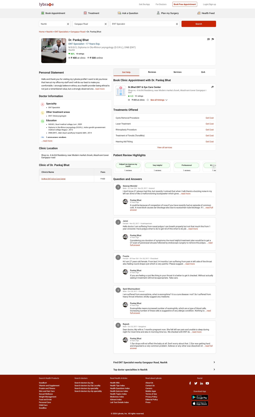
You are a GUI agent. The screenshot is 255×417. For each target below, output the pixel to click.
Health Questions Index (120, 388)
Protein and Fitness (47, 388)
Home (41, 31)
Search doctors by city (84, 383)
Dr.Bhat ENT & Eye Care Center (53, 179)
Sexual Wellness (46, 394)
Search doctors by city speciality (88, 391)
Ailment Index (116, 399)
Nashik (49, 31)
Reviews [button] (152, 72)
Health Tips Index (117, 385)
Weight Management (47, 397)
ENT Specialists (62, 31)
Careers (149, 388)
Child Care (43, 405)
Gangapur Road (78, 31)
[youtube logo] (207, 384)
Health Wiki (115, 383)
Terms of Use (151, 394)
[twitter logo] (196, 384)
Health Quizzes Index (119, 391)
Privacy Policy (151, 397)
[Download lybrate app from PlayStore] (199, 399)
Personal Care (45, 402)
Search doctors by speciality (86, 388)
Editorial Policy (152, 399)
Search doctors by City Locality (87, 385)
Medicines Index (117, 397)
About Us (149, 383)
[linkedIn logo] (201, 384)
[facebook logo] (190, 384)
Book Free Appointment (185, 4)
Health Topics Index (118, 394)
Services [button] (178, 72)
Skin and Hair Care (47, 391)
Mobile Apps (151, 391)
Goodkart (43, 383)
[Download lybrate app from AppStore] (199, 405)
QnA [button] (203, 72)
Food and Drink (45, 399)
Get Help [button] (126, 72)
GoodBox (43, 408)
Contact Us (150, 385)
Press (148, 402)
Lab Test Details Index (119, 402)
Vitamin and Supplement (49, 385)
